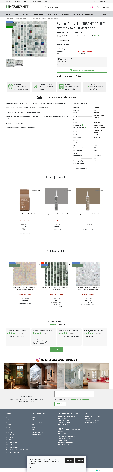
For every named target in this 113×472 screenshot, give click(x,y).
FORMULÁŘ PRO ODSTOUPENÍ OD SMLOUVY (17, 450)
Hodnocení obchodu (56, 321)
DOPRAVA (8, 427)
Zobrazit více (56, 350)
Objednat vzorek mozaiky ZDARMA (83, 70)
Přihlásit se (60, 404)
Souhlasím (80, 460)
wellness (96, 117)
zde (35, 463)
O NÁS (7, 420)
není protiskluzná (99, 125)
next (106, 213)
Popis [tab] (39, 97)
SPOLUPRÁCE (9, 432)
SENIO (33, 430)
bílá (95, 112)
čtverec (96, 120)
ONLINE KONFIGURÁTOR (12, 447)
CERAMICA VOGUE (36, 435)
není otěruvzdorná (99, 127)
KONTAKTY (8, 417)
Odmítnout (69, 460)
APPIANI (34, 420)
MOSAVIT (96, 36)
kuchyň (102, 115)
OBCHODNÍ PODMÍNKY (11, 442)
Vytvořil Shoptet (103, 470)
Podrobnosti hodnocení (82, 36)
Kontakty (8, 1)
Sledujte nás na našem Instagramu (59, 359)
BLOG (7, 422)
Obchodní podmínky (37, 1)
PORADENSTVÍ (9, 437)
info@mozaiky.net (68, 442)
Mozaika (96, 107)
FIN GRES (25, 1)
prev (7, 213)
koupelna (96, 115)
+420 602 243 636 (66, 438)
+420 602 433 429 (63, 440)
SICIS (33, 427)
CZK (85, 1)
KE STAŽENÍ (9, 445)
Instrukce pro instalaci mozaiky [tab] (62, 97)
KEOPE (34, 425)
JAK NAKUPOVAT (10, 435)
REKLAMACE (9, 440)
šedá (98, 112)
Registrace (103, 1)
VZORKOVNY (9, 430)
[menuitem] (8, 14)
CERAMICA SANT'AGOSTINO (39, 432)
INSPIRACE (8, 425)
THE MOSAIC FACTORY (37, 422)
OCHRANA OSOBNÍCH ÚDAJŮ (13, 452)
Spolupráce (17, 1)
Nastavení (33, 468)
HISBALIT (34, 417)
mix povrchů (97, 122)
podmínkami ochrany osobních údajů (80, 399)
